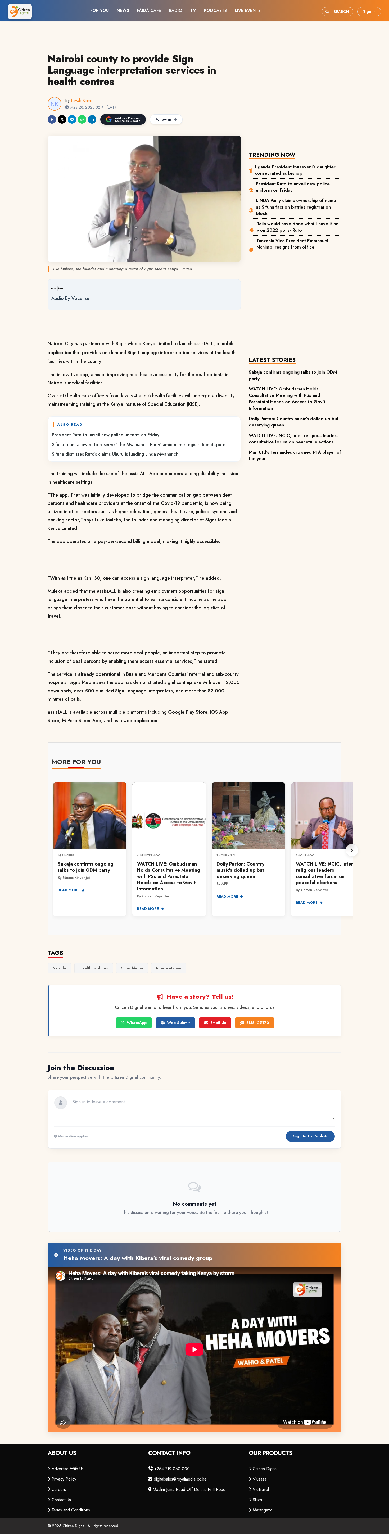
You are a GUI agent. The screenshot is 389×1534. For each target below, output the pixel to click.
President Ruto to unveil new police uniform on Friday (105, 434)
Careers (59, 1489)
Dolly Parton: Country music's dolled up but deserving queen (293, 421)
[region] (202, 850)
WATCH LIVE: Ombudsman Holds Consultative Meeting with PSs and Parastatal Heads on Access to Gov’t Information (287, 398)
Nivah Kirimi (81, 100)
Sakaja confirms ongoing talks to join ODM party (293, 375)
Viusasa (259, 1479)
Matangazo (263, 1510)
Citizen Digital (265, 1469)
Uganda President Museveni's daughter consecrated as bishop (295, 170)
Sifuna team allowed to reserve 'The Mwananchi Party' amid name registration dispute (138, 444)
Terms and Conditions (71, 1510)
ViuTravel (261, 1489)
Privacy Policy (64, 1479)
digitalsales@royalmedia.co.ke (180, 1479)
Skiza (257, 1500)
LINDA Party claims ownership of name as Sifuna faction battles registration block (296, 207)
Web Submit (178, 1022)
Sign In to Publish (310, 1136)
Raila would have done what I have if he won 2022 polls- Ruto (297, 227)
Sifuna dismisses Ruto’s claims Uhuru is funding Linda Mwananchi (115, 454)
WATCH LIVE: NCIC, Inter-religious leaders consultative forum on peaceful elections (293, 438)
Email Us (218, 1022)
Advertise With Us (68, 1469)
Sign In (369, 11)
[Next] (352, 850)
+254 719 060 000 (172, 1469)
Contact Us (61, 1500)
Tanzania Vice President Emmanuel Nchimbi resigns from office (292, 243)
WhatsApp (137, 1022)
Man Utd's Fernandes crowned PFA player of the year (295, 455)
